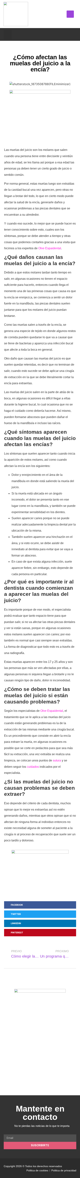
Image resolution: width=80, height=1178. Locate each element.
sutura (57, 760)
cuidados (33, 766)
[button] (70, 14)
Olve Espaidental (49, 248)
